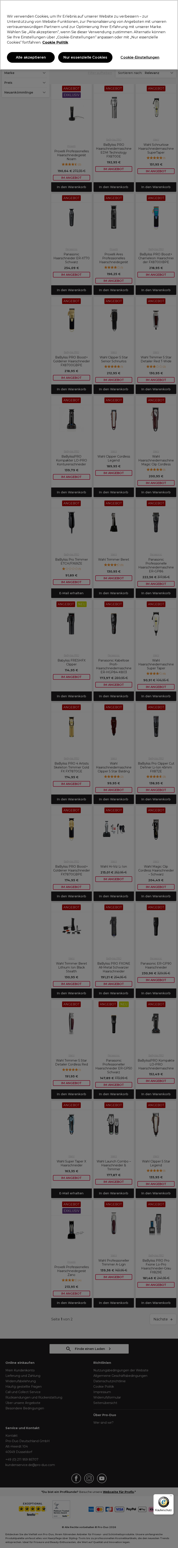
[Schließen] (171, 7)
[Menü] (171, 1496)
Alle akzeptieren (31, 57)
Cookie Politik (55, 42)
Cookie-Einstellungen (139, 57)
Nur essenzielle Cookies (85, 57)
